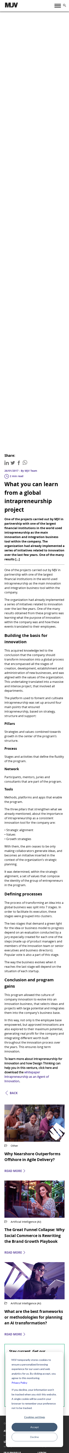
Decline (34, 1437)
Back (14, 1093)
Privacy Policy (19, 1382)
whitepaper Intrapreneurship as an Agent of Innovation (26, 1076)
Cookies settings (34, 1417)
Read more (13, 1171)
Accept (34, 1427)
